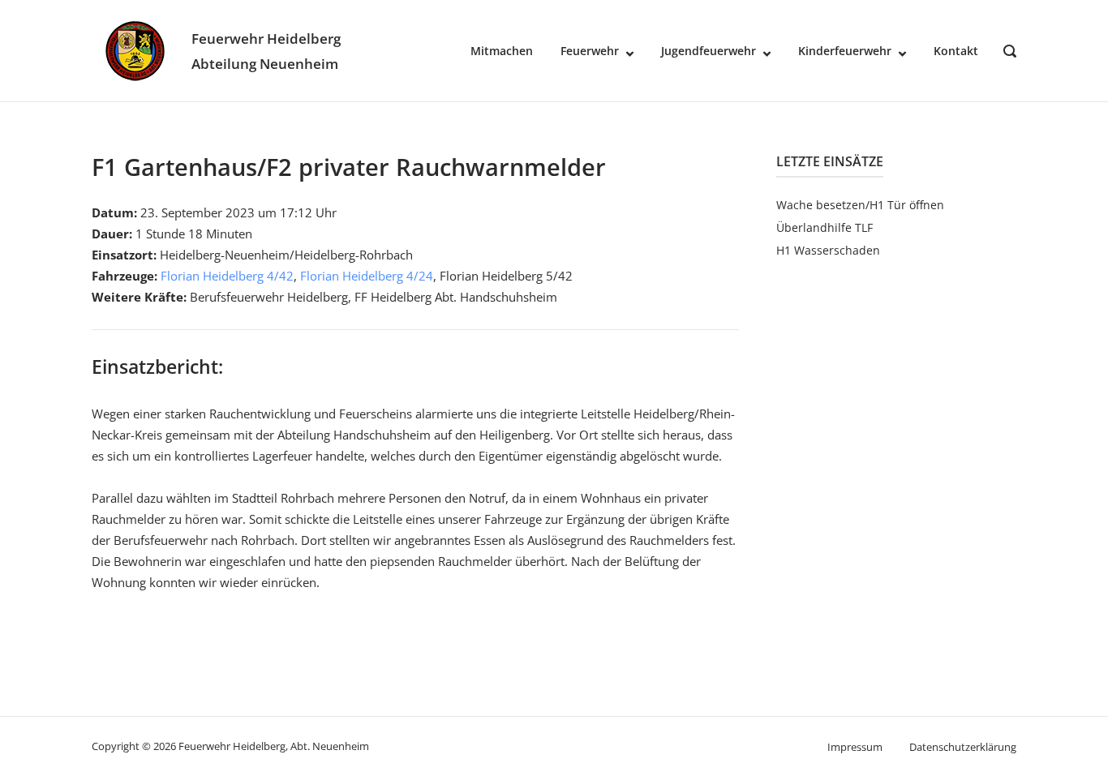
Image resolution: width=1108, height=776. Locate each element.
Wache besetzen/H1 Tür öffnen (860, 204)
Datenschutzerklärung (962, 747)
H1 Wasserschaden (828, 250)
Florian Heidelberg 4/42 (227, 276)
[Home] (135, 49)
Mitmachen (501, 50)
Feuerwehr (589, 50)
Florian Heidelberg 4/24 (366, 276)
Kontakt (956, 50)
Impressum (855, 747)
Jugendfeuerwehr (708, 50)
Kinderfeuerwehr (844, 50)
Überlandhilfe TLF (824, 227)
